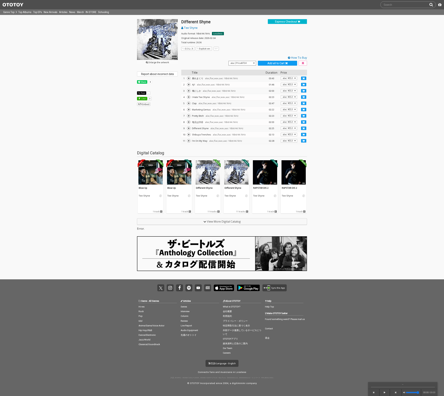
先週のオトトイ (189, 335)
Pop (141, 316)
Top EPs (37, 12)
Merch (80, 12)
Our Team (227, 348)
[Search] (432, 5)
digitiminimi (239, 383)
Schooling (103, 12)
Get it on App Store (224, 287)
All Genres (154, 301)
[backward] (374, 392)
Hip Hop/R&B (145, 330)
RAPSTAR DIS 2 (260, 187)
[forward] (396, 392)
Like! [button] (143, 98)
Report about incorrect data (157, 74)
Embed (145, 104)
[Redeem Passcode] (439, 5)
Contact (269, 328)
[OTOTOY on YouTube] (198, 287)
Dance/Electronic (147, 335)
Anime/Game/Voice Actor (151, 325)
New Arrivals (50, 12)
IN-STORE (91, 12)
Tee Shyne (190, 28)
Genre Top (9, 12)
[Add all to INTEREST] (303, 63)
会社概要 (227, 311)
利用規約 (227, 316)
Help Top (269, 306)
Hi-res (141, 306)
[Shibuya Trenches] (189, 134)
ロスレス (189, 48)
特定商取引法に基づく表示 (236, 325)
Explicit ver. (205, 48)
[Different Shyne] (189, 128)
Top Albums (24, 12)
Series (184, 306)
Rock (141, 311)
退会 (267, 338)
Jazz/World (144, 339)
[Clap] (189, 103)
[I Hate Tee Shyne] (189, 97)
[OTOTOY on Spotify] (188, 287)
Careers (226, 353)
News (72, 12)
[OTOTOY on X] (160, 287)
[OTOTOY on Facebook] (179, 287)
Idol (140, 321)
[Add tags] (216, 49)
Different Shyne (204, 187)
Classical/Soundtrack (149, 344)
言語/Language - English (223, 363)
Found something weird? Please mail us (285, 319)
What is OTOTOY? (231, 306)
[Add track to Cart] (303, 78)
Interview (185, 311)
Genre (144, 301)
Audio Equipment (189, 330)
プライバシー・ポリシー (235, 321)
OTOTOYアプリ (230, 338)
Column (184, 316)
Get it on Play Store (248, 287)
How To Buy (298, 58)
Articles (63, 12)
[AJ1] (189, 84)
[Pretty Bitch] (189, 116)
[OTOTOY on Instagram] (170, 287)
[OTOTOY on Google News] (207, 287)
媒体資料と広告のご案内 (235, 343)
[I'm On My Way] (189, 141)
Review (184, 321)
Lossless (218, 33)
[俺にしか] (189, 91)
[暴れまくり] (189, 78)
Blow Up (143, 187)
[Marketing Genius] (189, 109)
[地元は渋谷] (189, 122)
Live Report (186, 325)
